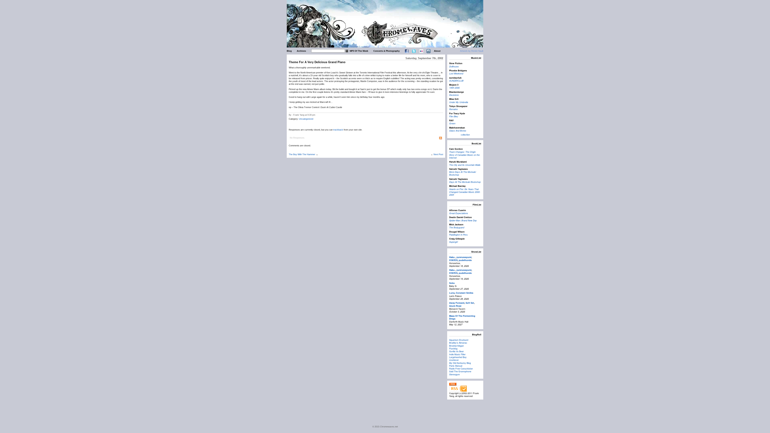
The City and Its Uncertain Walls (464, 164)
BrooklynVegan (456, 345)
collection (465, 134)
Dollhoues (454, 66)
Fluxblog (453, 348)
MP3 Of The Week (359, 51)
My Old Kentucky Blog (460, 362)
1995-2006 (454, 87)
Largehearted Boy (458, 357)
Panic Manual (455, 365)
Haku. (452, 257)
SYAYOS (453, 260)
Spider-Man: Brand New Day (463, 220)
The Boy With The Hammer (302, 154)
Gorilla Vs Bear (456, 351)
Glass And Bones (457, 130)
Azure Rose (455, 305)
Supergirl (453, 241)
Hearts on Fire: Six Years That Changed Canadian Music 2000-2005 (464, 192)
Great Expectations (458, 213)
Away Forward (456, 302)
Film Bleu (453, 116)
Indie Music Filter (457, 354)
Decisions (454, 94)
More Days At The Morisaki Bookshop (462, 173)
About (437, 51)
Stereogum (454, 374)
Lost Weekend (456, 73)
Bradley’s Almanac (458, 342)
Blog (289, 51)
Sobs (452, 282)
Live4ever (454, 359)
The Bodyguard (456, 227)
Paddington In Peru (458, 234)
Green (452, 123)
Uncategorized (306, 119)
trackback (338, 129)
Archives (301, 51)
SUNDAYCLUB (456, 80)
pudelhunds (465, 260)
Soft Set (470, 302)
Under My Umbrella (458, 102)
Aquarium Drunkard (458, 339)
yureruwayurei (463, 257)
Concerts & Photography (386, 51)
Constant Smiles (464, 292)
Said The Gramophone (460, 371)
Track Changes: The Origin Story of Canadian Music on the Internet (464, 154)
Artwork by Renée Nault (471, 51)
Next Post (438, 154)
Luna (452, 292)
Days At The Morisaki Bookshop (465, 181)
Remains (453, 109)
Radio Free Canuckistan (461, 368)
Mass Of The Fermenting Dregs (462, 317)
